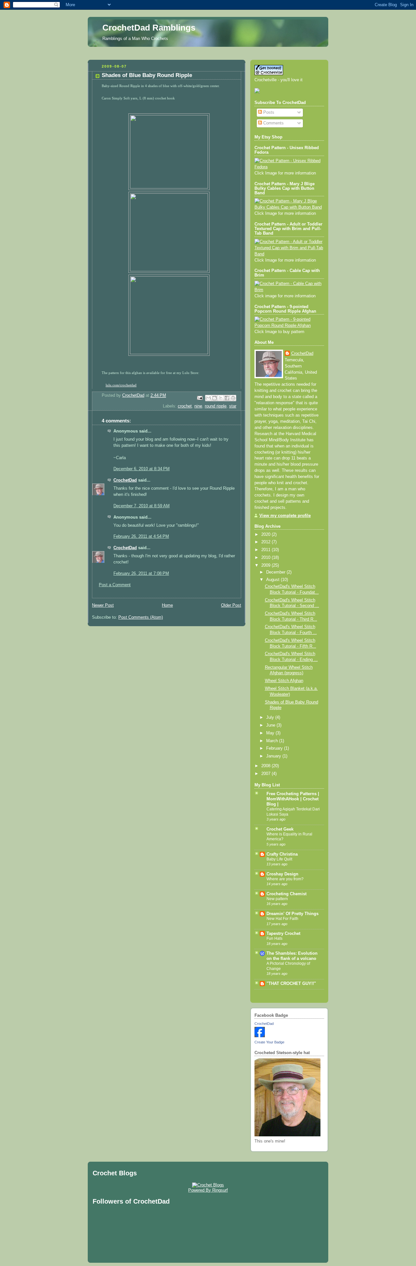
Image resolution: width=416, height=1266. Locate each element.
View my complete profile (285, 515)
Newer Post (103, 605)
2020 (266, 534)
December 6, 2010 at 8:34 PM (141, 469)
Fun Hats (274, 938)
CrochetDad (125, 480)
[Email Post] (199, 397)
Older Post (231, 605)
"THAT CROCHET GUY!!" (291, 983)
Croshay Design (282, 874)
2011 (266, 550)
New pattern (277, 899)
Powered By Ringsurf (208, 1190)
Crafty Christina (282, 854)
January (274, 756)
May (271, 733)
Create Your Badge (269, 1042)
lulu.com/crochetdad (121, 385)
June (271, 725)
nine (198, 406)
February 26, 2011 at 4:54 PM (141, 536)
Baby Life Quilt (279, 859)
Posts (268, 112)
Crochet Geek (279, 829)
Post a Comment (115, 585)
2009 (266, 565)
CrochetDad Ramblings (148, 27)
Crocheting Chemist (286, 894)
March (272, 741)
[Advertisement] (208, 51)
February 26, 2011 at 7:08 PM (141, 573)
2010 (266, 557)
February (275, 748)
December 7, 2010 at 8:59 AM (141, 506)
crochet (185, 406)
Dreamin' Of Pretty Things (292, 913)
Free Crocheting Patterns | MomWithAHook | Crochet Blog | (292, 799)
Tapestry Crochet (283, 933)
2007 (266, 773)
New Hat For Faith (282, 918)
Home (167, 605)
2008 (266, 766)
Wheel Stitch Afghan (284, 680)
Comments (273, 123)
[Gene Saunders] (259, 1036)
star (232, 406)
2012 (266, 542)
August (273, 579)
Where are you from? (285, 879)
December (276, 572)
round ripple (216, 406)
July (270, 717)
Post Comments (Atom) (140, 617)
